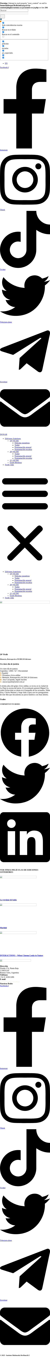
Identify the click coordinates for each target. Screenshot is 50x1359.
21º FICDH (14, 460)
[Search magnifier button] (2, 16)
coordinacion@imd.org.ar (10, 981)
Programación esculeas (23, 449)
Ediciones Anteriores (13, 439)
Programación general (23, 447)
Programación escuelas (23, 458)
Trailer (17, 445)
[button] (25, 518)
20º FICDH (14, 452)
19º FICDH (14, 441)
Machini (3, 928)
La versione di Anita (8, 900)
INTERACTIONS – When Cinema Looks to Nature (21, 955)
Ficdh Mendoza (16, 463)
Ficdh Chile (9, 465)
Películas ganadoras (22, 443)
